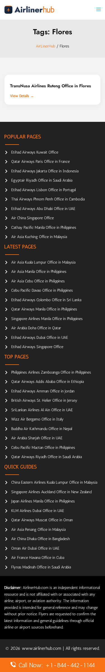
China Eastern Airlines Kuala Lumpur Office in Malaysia (54, 482)
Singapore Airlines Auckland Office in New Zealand (51, 492)
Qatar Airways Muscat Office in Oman (42, 520)
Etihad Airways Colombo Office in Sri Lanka (46, 300)
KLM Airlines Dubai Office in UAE (37, 510)
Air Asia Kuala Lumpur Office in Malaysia (43, 262)
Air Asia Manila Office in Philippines (38, 271)
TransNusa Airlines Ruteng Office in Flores (50, 86)
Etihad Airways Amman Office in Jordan (42, 391)
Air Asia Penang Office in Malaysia (38, 529)
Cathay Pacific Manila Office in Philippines (43, 227)
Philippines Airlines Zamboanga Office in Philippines (51, 372)
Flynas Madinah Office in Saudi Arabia (41, 567)
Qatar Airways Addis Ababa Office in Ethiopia (47, 381)
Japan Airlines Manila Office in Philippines (43, 501)
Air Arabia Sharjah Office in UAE (36, 438)
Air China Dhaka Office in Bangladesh (40, 538)
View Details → (22, 96)
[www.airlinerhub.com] (29, 9)
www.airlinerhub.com (42, 648)
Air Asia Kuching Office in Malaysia (39, 236)
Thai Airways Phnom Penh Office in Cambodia (48, 199)
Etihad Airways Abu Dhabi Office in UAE (43, 208)
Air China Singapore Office (32, 218)
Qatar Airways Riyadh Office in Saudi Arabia (46, 456)
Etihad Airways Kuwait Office (34, 152)
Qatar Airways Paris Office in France (40, 161)
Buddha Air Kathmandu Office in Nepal (41, 428)
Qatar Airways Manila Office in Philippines (44, 309)
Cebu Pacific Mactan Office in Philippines (43, 447)
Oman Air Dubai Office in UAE (35, 548)
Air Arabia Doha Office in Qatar (36, 328)
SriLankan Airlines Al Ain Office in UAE (42, 410)
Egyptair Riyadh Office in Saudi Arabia (41, 180)
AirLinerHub (45, 46)
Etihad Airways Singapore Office (37, 346)
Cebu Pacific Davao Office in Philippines (42, 290)
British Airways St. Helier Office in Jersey (44, 400)
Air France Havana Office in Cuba (37, 557)
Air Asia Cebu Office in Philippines (38, 281)
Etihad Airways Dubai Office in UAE (39, 337)
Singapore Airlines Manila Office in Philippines (47, 318)
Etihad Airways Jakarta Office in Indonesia (44, 171)
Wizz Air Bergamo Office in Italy (37, 419)
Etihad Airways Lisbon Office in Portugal (43, 190)
